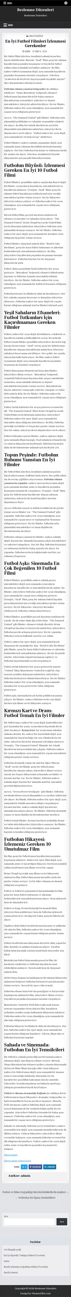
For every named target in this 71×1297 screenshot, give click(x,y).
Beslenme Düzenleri (35, 9)
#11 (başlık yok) (12, 1249)
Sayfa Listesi (11, 1272)
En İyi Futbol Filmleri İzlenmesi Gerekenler (35, 43)
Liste (6, 1261)
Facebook (36, 1166)
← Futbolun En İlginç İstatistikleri (35, 1197)
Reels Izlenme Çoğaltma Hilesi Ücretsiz (26, 1267)
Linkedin (51, 1166)
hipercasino (10, 1155)
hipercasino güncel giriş (17, 1160)
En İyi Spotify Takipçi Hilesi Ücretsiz (24, 1255)
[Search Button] (65, 2)
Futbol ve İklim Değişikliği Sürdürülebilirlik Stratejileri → (35, 1192)
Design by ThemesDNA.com (35, 1293)
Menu (9, 3)
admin (27, 51)
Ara (6, 1216)
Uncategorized (36, 35)
